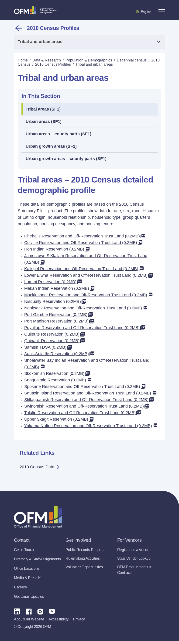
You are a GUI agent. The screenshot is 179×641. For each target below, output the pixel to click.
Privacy (79, 619)
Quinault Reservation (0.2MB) (51, 340)
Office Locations (26, 568)
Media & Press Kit (28, 578)
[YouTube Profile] (52, 611)
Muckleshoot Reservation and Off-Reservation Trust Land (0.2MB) (85, 295)
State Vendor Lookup (134, 558)
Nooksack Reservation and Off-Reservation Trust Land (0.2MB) (83, 308)
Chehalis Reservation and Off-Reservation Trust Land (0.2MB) (82, 236)
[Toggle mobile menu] (161, 11)
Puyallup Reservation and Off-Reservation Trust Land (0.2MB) (82, 327)
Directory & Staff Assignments (37, 559)
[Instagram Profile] (40, 611)
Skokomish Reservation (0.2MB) (54, 373)
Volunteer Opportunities (84, 567)
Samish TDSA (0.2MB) (45, 347)
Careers (20, 587)
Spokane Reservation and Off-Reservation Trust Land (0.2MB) (82, 386)
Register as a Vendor (134, 550)
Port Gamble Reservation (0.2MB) (55, 314)
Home (23, 60)
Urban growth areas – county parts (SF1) (66, 158)
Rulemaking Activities (82, 558)
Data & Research (46, 60)
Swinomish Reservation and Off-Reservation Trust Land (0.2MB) (84, 406)
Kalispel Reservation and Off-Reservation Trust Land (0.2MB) (81, 268)
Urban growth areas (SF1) (51, 146)
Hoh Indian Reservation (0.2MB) (54, 249)
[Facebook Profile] (29, 611)
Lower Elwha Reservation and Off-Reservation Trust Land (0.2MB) (86, 275)
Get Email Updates (29, 596)
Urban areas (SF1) (44, 121)
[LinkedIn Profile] (17, 611)
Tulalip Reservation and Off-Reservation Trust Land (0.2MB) (80, 412)
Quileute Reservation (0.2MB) (51, 334)
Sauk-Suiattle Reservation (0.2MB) (56, 353)
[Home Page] (38, 517)
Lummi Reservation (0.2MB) (50, 281)
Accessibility (58, 619)
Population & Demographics (88, 60)
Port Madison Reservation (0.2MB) (56, 321)
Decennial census (132, 60)
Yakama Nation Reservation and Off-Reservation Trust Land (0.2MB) (88, 425)
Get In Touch (24, 550)
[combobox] (89, 42)
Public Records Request (84, 550)
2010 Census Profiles (53, 28)
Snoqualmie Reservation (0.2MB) (55, 380)
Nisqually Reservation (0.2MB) (52, 301)
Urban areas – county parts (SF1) (58, 134)
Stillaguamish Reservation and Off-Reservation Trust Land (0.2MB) (86, 399)
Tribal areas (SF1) (43, 109)
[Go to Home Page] (35, 10)
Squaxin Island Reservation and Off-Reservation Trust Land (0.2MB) (87, 393)
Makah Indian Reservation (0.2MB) (56, 288)
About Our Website (29, 619)
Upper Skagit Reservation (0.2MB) (56, 419)
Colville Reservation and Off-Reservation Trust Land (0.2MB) (80, 242)
